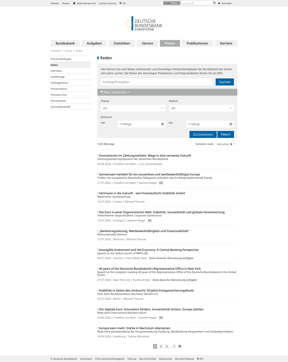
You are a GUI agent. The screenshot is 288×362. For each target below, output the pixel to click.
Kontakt (55, 3)
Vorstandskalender (61, 106)
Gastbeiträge (58, 76)
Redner (173, 101)
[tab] (167, 92)
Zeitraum (106, 117)
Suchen (224, 82)
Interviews (56, 70)
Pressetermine (58, 94)
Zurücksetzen (203, 134)
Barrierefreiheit (147, 358)
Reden (79, 50)
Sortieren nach (205, 144)
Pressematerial (59, 88)
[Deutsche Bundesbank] (144, 23)
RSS (201, 358)
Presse (68, 50)
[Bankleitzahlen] (214, 3)
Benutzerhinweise (184, 358)
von (103, 122)
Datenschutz (165, 358)
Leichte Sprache (107, 3)
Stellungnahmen (59, 82)
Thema (105, 101)
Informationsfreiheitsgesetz (109, 358)
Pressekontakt (58, 100)
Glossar (66, 3)
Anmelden (226, 3)
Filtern (225, 134)
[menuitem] (65, 43)
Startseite (56, 50)
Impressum (86, 358)
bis (170, 122)
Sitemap (132, 358)
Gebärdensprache (86, 3)
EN (124, 3)
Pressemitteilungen (61, 58)
